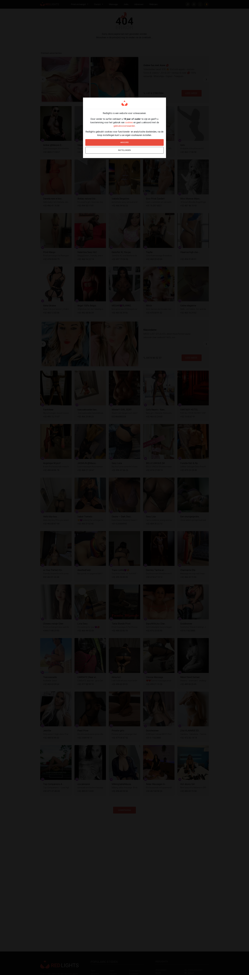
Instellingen (124, 150)
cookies (129, 122)
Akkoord (124, 142)
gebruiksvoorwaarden (124, 125)
